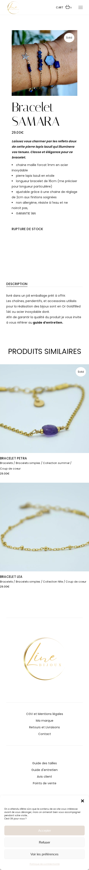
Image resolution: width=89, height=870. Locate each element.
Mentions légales (50, 714)
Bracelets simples (28, 463)
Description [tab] (16, 284)
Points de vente (44, 783)
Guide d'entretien (44, 770)
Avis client (44, 776)
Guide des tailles (44, 763)
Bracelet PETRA (13, 458)
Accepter (44, 830)
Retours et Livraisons (44, 727)
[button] (82, 801)
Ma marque (44, 720)
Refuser (44, 842)
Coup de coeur (10, 468)
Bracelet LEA (11, 576)
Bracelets (6, 463)
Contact (44, 734)
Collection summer (56, 463)
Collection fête (53, 581)
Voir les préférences (44, 854)
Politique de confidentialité (45, 864)
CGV (29, 714)
